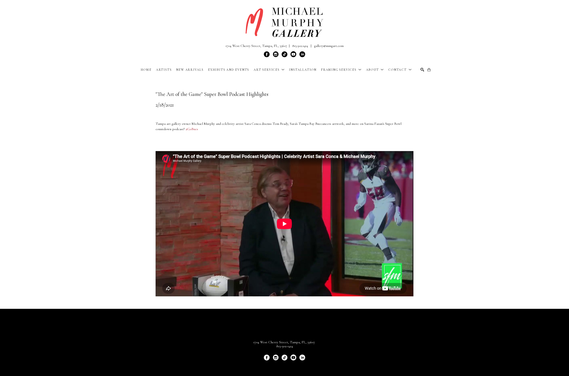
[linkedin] (302, 54)
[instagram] (275, 54)
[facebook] (267, 54)
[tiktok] (284, 54)
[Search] (422, 69)
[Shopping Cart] (429, 69)
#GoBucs (192, 129)
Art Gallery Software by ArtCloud (296, 365)
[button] (269, 70)
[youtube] (293, 54)
